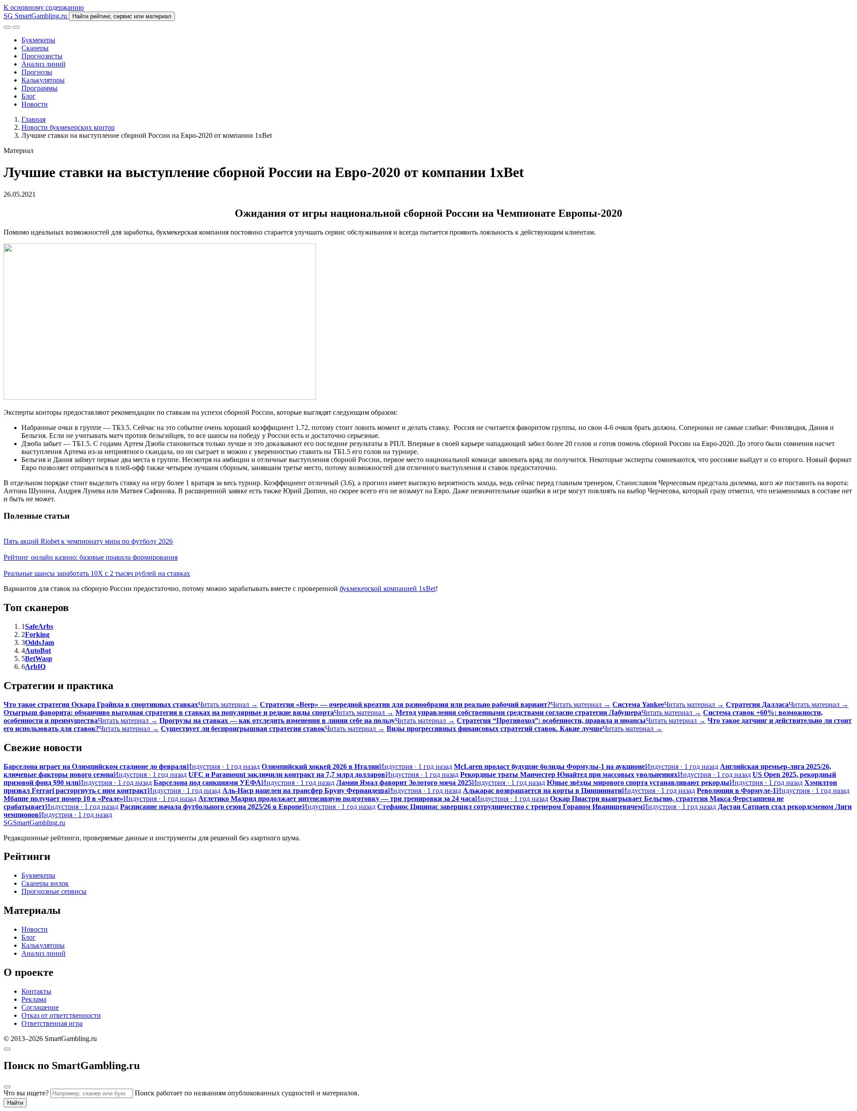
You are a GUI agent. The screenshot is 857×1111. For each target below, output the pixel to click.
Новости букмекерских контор (68, 127)
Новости (34, 104)
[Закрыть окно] (7, 1049)
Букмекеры (38, 40)
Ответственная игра (52, 1023)
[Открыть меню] (16, 27)
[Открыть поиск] (7, 27)
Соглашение (40, 1007)
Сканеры (35, 48)
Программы (39, 88)
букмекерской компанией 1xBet (388, 588)
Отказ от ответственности (61, 1015)
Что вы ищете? (26, 1093)
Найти (15, 1102)
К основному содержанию (44, 7)
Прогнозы (36, 72)
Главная (33, 119)
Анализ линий (43, 64)
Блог (28, 96)
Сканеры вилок (45, 883)
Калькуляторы (43, 80)
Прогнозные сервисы (54, 891)
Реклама (33, 999)
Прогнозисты (41, 56)
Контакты (36, 991)
